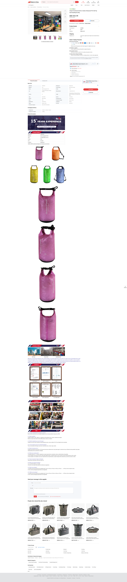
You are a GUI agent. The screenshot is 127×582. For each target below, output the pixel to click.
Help (81, 5)
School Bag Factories (40, 567)
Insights (89, 574)
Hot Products (39, 574)
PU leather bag (48, 549)
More (29, 571)
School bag (65, 551)
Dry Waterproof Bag (62, 567)
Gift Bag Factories (48, 567)
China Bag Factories (32, 567)
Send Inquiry (76, 20)
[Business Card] (97, 85)
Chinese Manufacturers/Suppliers (51, 574)
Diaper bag (29, 552)
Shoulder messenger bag (67, 552)
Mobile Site (85, 574)
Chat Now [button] (92, 20)
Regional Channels (75, 574)
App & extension (87, 5)
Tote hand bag (48, 552)
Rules (98, 5)
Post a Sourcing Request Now (55, 496)
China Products (44, 574)
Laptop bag (47, 551)
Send (35, 496)
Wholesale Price (65, 574)
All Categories (31, 5)
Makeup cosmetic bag (84, 552)
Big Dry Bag (81, 567)
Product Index (81, 574)
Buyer (76, 5)
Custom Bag (55, 567)
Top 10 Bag (94, 567)
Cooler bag (83, 551)
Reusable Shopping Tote (53, 562)
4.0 (87, 82)
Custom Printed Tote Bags (33, 562)
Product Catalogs (42, 547)
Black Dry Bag (75, 567)
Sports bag (29, 551)
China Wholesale (59, 574)
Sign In (71, 76)
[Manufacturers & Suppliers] (33, 2)
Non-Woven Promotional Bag (43, 562)
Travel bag (83, 549)
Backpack (65, 549)
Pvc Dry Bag (69, 567)
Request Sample (87, 23)
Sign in (98, 2)
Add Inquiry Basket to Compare (47, 41)
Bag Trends (30, 569)
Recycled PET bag (30, 549)
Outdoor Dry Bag (87, 567)
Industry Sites (70, 574)
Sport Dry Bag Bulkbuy (37, 569)
